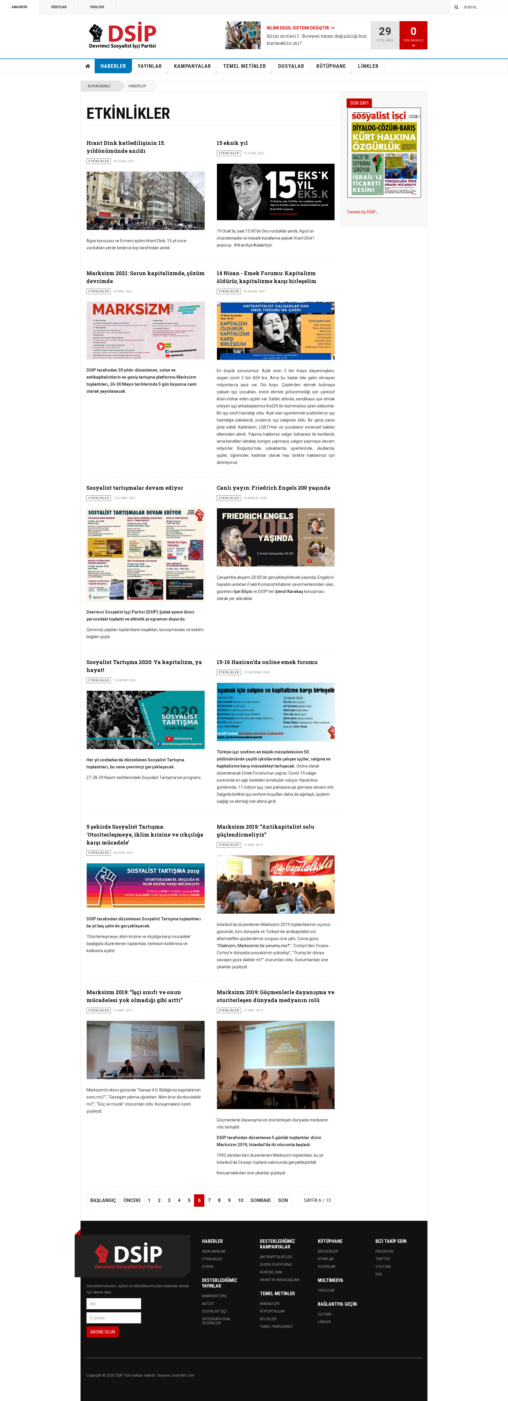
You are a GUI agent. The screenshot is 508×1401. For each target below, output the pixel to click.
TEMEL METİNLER (244, 66)
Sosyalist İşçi (214, 1311)
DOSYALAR (291, 66)
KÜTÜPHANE (331, 66)
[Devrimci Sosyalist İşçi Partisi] (123, 35)
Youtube (383, 1267)
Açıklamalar (213, 1251)
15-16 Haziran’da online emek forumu (267, 662)
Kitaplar (326, 1259)
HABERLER (113, 66)
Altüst (208, 1304)
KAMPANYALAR (192, 66)
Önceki (132, 1200)
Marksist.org (214, 1296)
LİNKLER (368, 66)
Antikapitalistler (276, 1257)
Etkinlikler (212, 1259)
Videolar (326, 1290)
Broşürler (328, 1251)
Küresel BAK (271, 1272)
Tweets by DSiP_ (362, 212)
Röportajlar (272, 1311)
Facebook (384, 1251)
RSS (378, 1274)
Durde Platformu (276, 1265)
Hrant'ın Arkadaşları (280, 1280)
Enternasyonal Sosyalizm (216, 1321)
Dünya (207, 1267)
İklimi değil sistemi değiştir (298, 28)
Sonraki (260, 1200)
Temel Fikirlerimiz (276, 1327)
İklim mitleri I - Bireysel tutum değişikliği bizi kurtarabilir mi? (317, 39)
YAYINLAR (150, 66)
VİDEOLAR (58, 7)
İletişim (324, 1314)
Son (283, 1200)
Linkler (324, 1322)
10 (240, 1200)
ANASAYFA (19, 7)
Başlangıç (103, 1200)
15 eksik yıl (232, 142)
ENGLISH (97, 7)
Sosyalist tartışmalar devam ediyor (134, 487)
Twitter (382, 1259)
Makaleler (270, 1304)
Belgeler (268, 1319)
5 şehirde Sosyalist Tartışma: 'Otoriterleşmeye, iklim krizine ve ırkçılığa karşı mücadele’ (144, 834)
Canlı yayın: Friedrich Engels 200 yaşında (273, 487)
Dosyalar (326, 1267)
